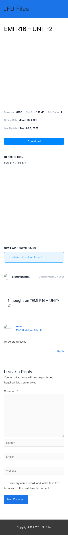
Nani (19, 326)
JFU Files (16, 8)
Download (34, 141)
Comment (11, 391)
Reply (60, 351)
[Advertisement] (34, 71)
